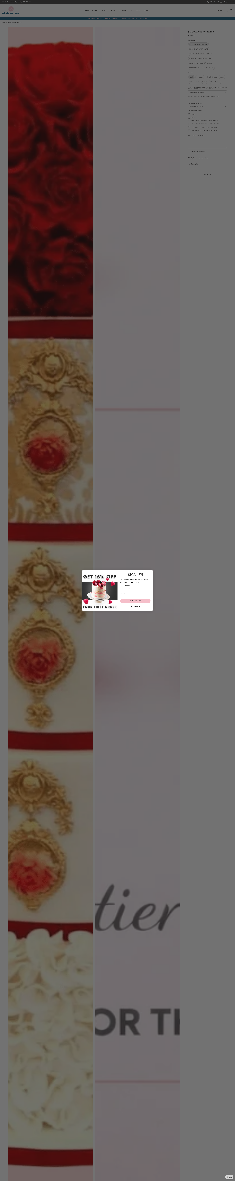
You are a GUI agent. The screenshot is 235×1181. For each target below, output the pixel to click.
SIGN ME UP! (135, 601)
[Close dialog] (151, 572)
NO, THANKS (135, 606)
